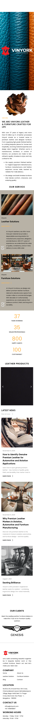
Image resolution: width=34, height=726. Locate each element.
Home (5, 673)
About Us (20, 673)
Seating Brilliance (11, 582)
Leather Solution (8, 676)
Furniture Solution (23, 676)
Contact (20, 680)
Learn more (7, 476)
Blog (4, 680)
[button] (3, 387)
